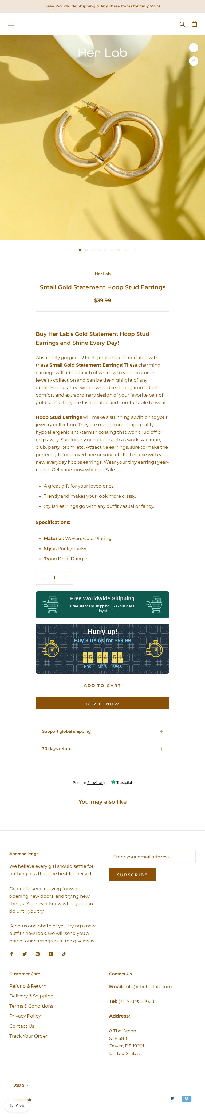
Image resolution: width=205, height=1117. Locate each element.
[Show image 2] (86, 250)
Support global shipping (66, 731)
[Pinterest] (38, 953)
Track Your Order (28, 1036)
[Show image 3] (93, 250)
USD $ (18, 1085)
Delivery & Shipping (31, 996)
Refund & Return (27, 986)
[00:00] (102, 137)
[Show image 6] (112, 250)
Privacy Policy (25, 1016)
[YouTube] (51, 953)
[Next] (135, 249)
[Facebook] (11, 953)
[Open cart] (194, 24)
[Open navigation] (11, 23)
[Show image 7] (118, 250)
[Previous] (69, 249)
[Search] (182, 24)
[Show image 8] (125, 250)
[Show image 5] (105, 250)
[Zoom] (193, 47)
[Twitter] (24, 953)
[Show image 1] (80, 250)
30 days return (57, 748)
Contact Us (21, 1026)
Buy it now (103, 704)
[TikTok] (64, 953)
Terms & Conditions (31, 1006)
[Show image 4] (99, 250)
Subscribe (132, 874)
